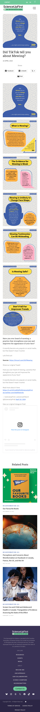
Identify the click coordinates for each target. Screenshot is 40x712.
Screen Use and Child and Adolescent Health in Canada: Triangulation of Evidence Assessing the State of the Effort (20, 610)
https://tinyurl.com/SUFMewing (20, 360)
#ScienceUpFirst (27, 390)
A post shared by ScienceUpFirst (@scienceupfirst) (20, 450)
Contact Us (20, 688)
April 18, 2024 (21, 399)
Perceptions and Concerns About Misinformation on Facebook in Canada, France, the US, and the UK (18, 558)
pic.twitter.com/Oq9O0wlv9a (13, 392)
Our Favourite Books (11, 508)
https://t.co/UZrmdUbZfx (12, 390)
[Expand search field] (35, 2)
